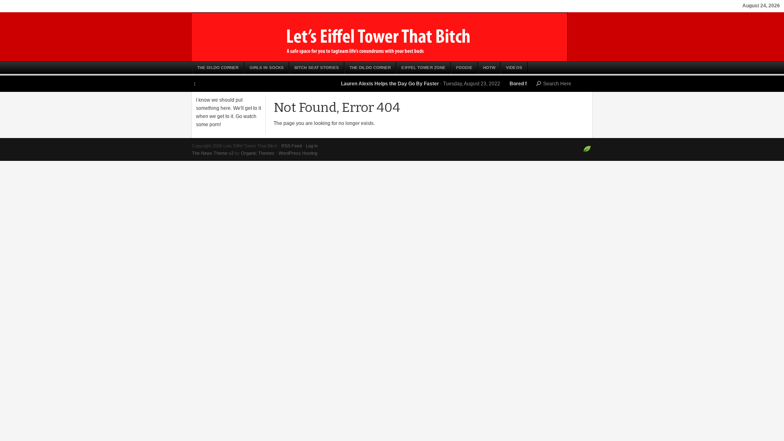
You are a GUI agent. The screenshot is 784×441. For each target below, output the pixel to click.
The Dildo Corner (218, 67)
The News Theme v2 (213, 153)
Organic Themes (257, 153)
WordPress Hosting (297, 153)
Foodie (464, 67)
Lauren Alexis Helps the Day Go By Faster (383, 84)
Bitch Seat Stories (316, 67)
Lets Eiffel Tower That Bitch (392, 36)
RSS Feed (291, 145)
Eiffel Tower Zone (423, 67)
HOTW (489, 67)
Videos (514, 67)
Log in (312, 145)
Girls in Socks (266, 67)
